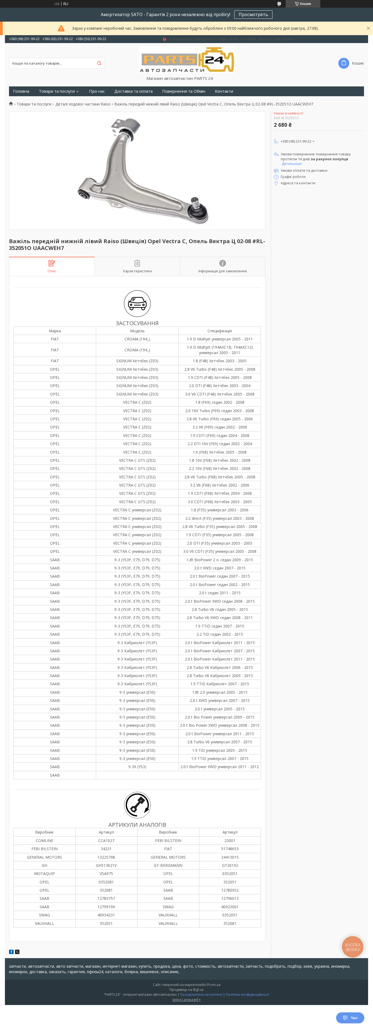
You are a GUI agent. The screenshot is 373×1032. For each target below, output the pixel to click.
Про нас (97, 91)
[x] (17, 952)
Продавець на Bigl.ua (186, 989)
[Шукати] (99, 63)
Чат (354, 1018)
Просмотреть (253, 14)
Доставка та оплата (133, 91)
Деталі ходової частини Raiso (83, 104)
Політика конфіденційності (247, 994)
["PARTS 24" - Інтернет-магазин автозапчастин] (186, 59)
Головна (21, 91)
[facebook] (11, 952)
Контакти (224, 91)
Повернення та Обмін (183, 91)
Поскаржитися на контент (201, 994)
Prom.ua (213, 984)
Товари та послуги (57, 91)
